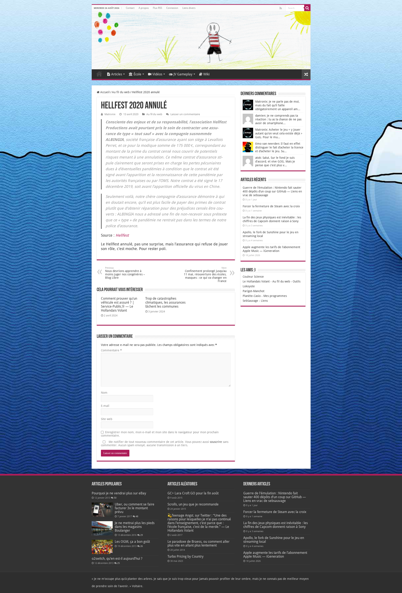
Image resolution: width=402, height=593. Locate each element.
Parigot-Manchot (253, 291)
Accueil (99, 73)
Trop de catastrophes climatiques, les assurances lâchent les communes (165, 302)
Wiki (206, 74)
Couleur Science (253, 276)
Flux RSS (157, 7)
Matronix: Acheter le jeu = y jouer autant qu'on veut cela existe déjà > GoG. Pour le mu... (278, 133)
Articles (116, 74)
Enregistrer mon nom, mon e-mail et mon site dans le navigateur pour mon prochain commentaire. (160, 434)
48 (137, 516)
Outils (296, 281)
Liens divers (188, 7)
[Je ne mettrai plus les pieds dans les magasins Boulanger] (102, 528)
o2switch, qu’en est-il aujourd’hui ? (117, 559)
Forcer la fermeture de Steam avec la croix (271, 206)
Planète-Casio (252, 296)
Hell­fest (122, 235)
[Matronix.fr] (201, 40)
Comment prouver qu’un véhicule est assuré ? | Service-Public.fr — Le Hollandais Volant (119, 304)
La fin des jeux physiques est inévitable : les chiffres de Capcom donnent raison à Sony (275, 525)
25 (118, 563)
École (137, 74)
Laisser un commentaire (185, 114)
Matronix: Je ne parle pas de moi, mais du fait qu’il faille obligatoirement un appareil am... (277, 105)
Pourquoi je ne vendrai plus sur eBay (119, 493)
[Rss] (280, 8)
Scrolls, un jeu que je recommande (193, 504)
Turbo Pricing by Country (186, 556)
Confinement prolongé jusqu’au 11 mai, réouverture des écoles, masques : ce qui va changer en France (205, 275)
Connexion (172, 7)
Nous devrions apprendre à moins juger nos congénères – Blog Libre (125, 273)
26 (141, 546)
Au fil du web (121, 92)
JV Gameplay (183, 74)
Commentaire (111, 350)
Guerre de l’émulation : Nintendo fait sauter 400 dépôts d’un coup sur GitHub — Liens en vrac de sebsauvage (272, 191)
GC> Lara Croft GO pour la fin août (193, 493)
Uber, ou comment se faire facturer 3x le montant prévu (134, 508)
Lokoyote (249, 286)
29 (141, 535)
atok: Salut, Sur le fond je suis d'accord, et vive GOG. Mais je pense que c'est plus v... (275, 161)
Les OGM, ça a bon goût (132, 542)
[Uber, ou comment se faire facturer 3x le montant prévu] (102, 510)
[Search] (307, 8)
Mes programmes (275, 296)
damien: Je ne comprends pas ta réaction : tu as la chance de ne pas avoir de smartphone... (278, 119)
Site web (106, 419)
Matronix (110, 114)
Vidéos (157, 74)
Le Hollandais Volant (256, 281)
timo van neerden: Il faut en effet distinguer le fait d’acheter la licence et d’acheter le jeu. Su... (279, 147)
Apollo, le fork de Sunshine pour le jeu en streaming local (273, 540)
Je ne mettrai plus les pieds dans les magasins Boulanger (135, 526)
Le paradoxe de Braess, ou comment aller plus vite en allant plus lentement (198, 543)
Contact (130, 7)
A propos (144, 7)
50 (115, 497)
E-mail (105, 405)
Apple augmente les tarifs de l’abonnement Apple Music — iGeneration (275, 554)
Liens (264, 300)
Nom (104, 392)
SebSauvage (250, 300)
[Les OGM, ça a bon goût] (102, 547)
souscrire (216, 441)
